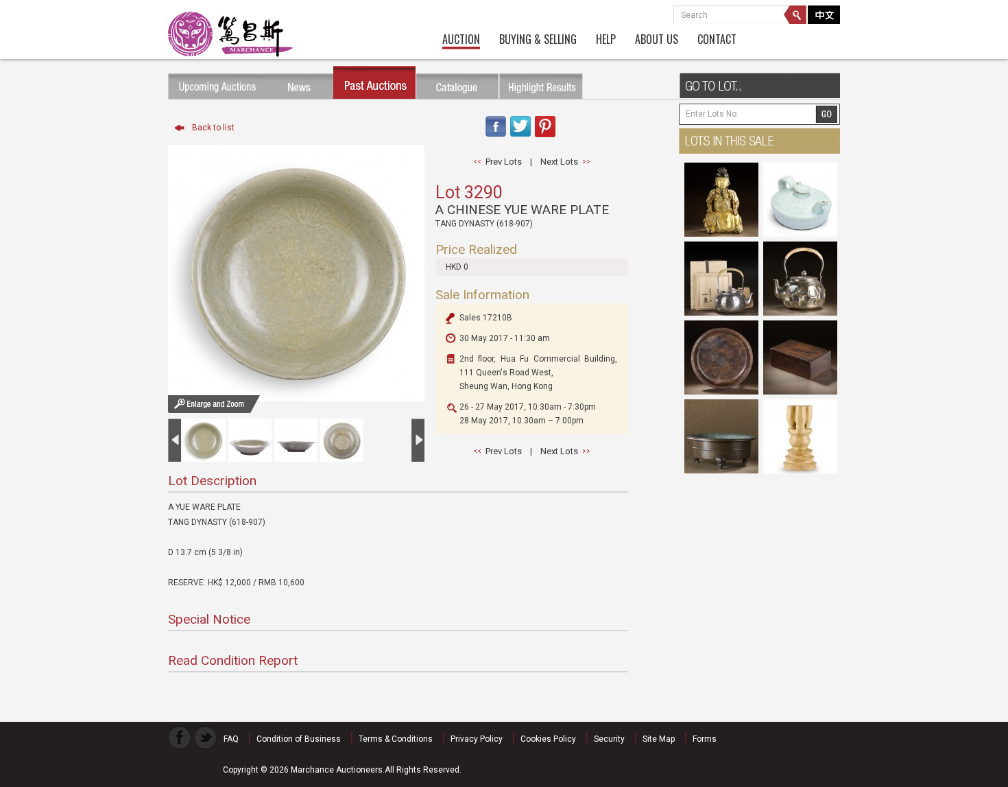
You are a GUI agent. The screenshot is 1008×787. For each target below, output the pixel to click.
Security (609, 739)
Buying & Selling (538, 39)
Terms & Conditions (396, 739)
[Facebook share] (495, 138)
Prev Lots (503, 161)
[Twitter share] (520, 138)
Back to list (213, 127)
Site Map (659, 739)
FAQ (231, 739)
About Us (656, 39)
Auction (461, 39)
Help (606, 39)
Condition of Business (298, 739)
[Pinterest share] (545, 138)
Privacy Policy (477, 739)
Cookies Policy (548, 739)
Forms (705, 739)
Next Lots (559, 161)
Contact (716, 39)
